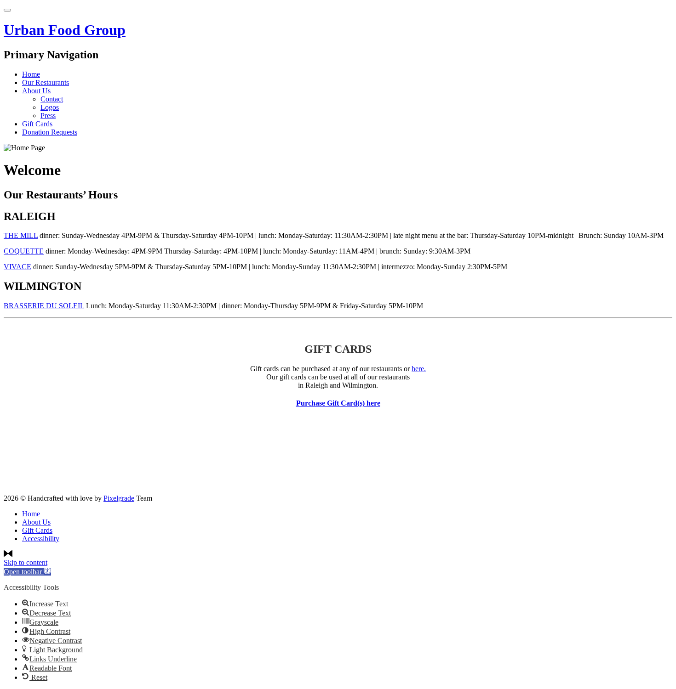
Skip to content (25, 562)
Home (31, 74)
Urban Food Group (65, 30)
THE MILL (21, 235)
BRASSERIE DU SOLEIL (44, 306)
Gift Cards (37, 124)
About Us (36, 91)
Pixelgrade (118, 498)
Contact (51, 99)
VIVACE (17, 267)
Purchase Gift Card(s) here (338, 403)
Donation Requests (49, 132)
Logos (49, 107)
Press (48, 115)
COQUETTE (24, 251)
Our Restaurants (45, 82)
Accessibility (40, 538)
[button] (27, 572)
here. (419, 369)
